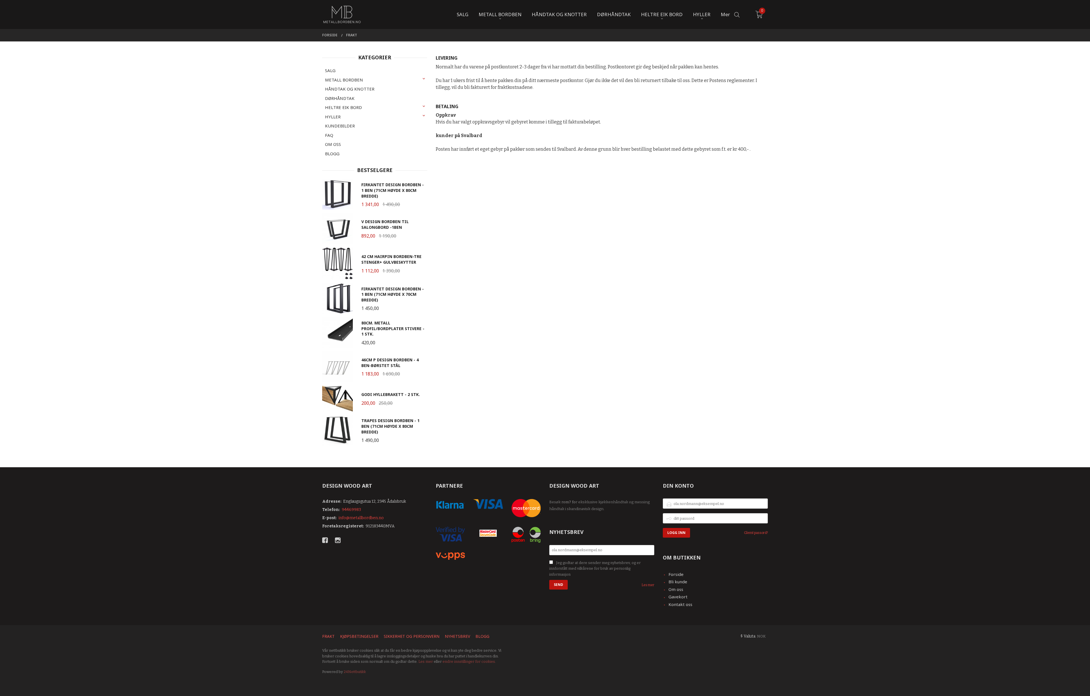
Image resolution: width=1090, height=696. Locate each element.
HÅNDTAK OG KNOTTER (349, 89)
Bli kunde (677, 581)
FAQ (329, 135)
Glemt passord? (756, 533)
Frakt (328, 636)
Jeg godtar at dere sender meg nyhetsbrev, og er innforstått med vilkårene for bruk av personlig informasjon (595, 568)
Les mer (648, 585)
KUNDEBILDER (340, 126)
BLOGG (332, 153)
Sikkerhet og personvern (411, 636)
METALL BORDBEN (344, 80)
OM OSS (333, 144)
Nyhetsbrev (457, 636)
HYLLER (333, 117)
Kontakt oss (680, 604)
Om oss (675, 589)
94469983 (351, 509)
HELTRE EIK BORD (343, 107)
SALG (330, 70)
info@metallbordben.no (361, 517)
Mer (725, 14)
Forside (676, 574)
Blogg (482, 636)
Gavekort (677, 596)
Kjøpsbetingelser (359, 636)
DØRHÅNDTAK (340, 98)
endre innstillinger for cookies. (469, 661)
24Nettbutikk (355, 672)
